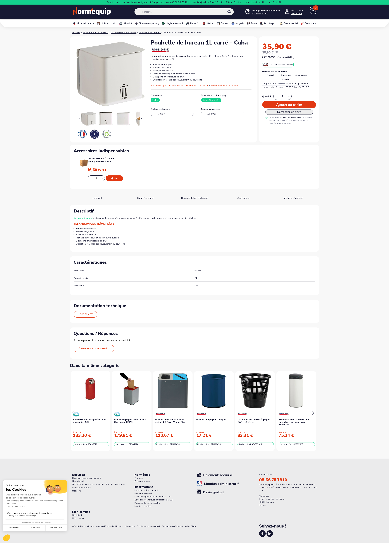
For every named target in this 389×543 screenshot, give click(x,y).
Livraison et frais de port (146, 490)
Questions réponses (292, 198)
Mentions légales (142, 506)
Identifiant (77, 515)
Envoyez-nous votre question (93, 348)
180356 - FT (85, 314)
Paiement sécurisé (143, 493)
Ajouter (114, 178)
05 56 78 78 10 (179, 2)
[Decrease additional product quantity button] (92, 178)
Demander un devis (289, 112)
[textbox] (172, 115)
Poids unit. (282, 57)
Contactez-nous (142, 481)
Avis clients (243, 198)
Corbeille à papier (83, 218)
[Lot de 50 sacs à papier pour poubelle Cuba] (84, 162)
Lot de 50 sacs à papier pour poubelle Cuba (101, 160)
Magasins (76, 490)
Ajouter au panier (289, 105)
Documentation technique (194, 198)
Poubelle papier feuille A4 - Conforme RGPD (130, 421)
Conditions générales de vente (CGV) (152, 496)
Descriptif (97, 198)
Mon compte (78, 518)
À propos (138, 478)
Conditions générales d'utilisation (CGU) (153, 499)
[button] (141, 118)
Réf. (264, 57)
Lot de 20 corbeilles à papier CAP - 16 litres (254, 421)
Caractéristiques (145, 198)
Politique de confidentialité (147, 503)
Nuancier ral (78, 481)
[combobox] (172, 114)
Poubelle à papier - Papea (211, 419)
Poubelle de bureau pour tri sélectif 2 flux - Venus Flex (171, 421)
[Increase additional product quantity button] (104, 178)
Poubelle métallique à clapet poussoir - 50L (90, 421)
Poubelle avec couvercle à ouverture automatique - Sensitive (294, 422)
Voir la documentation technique (192, 85)
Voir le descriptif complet (163, 85)
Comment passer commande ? (86, 478)
